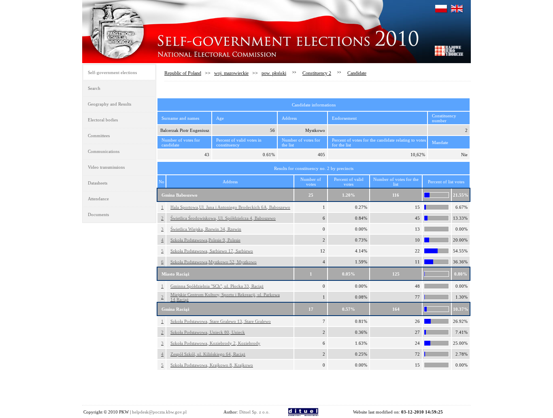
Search (94, 88)
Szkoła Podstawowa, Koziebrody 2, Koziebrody (215, 343)
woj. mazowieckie (231, 73)
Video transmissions (106, 167)
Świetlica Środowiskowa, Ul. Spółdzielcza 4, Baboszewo (223, 218)
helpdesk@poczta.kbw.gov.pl (159, 412)
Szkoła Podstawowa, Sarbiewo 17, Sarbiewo (211, 250)
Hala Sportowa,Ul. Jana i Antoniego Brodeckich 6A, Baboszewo (230, 207)
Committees (99, 135)
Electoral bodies (103, 119)
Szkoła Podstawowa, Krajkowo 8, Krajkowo (211, 365)
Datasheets (97, 182)
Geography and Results (109, 104)
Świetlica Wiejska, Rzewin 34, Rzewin (205, 229)
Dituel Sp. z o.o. (254, 412)
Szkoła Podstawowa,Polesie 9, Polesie (205, 240)
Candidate (356, 73)
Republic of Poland (182, 73)
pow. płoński (274, 73)
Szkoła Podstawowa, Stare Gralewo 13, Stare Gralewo (220, 321)
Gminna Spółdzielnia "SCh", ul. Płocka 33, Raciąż (217, 286)
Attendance (98, 198)
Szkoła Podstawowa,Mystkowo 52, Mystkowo (213, 261)
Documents (98, 214)
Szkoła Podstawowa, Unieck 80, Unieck (207, 332)
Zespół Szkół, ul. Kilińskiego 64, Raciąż (207, 354)
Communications (103, 151)
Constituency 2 (316, 73)
